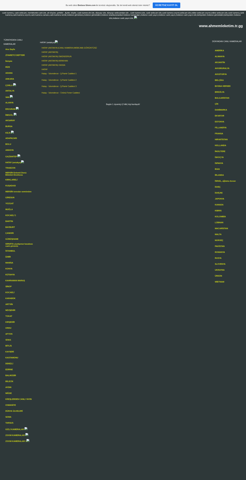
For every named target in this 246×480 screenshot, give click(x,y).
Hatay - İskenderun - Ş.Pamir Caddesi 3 (59, 86)
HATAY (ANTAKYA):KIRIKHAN (55, 61)
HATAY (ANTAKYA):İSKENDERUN (56, 56)
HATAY (45, 52)
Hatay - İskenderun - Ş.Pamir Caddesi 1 (59, 73)
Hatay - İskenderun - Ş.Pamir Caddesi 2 (59, 80)
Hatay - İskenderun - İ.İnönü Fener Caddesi (61, 93)
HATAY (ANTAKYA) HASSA (53, 65)
